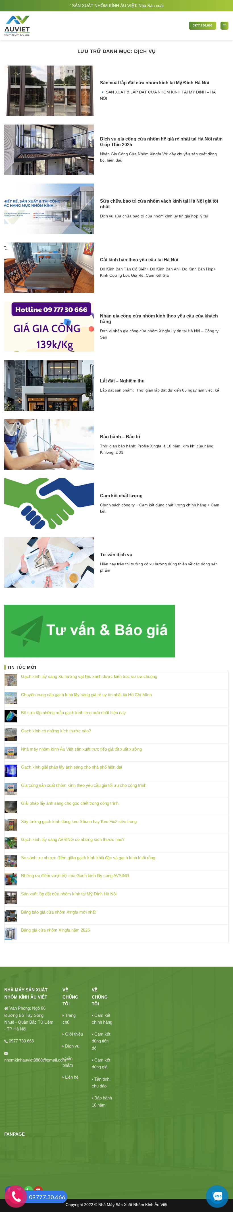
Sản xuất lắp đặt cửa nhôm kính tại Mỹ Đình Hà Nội (154, 82)
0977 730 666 (21, 1040)
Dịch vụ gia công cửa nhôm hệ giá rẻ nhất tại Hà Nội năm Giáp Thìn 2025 (161, 142)
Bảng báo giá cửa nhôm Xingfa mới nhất (58, 912)
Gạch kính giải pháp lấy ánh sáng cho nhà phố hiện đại (71, 767)
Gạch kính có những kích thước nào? (56, 730)
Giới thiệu (74, 1034)
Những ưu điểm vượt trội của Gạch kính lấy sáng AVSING (75, 875)
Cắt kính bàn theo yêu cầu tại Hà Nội (139, 259)
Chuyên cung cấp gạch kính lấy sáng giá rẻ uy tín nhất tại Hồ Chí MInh (86, 694)
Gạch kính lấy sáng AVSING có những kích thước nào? (72, 839)
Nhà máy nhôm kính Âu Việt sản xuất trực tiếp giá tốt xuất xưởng (81, 749)
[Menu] (224, 26)
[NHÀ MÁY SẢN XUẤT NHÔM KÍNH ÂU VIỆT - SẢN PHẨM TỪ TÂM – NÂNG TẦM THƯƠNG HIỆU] (36, 25)
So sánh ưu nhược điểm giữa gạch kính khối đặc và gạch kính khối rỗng (88, 857)
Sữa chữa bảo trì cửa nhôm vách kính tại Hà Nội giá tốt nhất (159, 204)
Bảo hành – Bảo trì (120, 436)
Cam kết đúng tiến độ (101, 1041)
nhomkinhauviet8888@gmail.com (35, 1060)
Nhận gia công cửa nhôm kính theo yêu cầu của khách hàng (159, 318)
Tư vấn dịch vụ (116, 554)
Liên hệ (71, 1077)
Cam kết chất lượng (121, 495)
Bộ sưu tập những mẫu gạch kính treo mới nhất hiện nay (73, 712)
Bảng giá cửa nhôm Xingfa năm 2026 (55, 930)
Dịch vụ (72, 1046)
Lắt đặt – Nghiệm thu (122, 380)
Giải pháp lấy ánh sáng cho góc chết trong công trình (69, 803)
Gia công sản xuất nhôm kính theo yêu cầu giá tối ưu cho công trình (83, 785)
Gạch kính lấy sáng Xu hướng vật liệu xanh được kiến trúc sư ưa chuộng (89, 676)
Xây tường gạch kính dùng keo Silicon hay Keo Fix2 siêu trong (79, 821)
